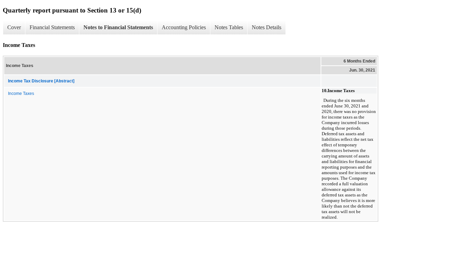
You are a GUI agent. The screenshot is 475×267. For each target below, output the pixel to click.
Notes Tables (229, 27)
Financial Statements (52, 27)
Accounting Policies (184, 27)
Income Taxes (21, 93)
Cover (14, 27)
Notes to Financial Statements (118, 27)
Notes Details (266, 27)
